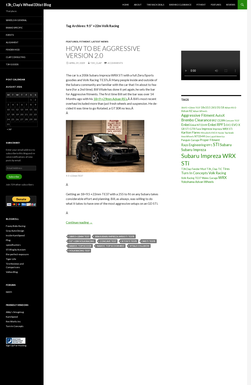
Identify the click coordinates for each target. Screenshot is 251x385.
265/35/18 (217, 107)
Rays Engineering (193, 145)
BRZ (214, 120)
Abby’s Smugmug (15, 312)
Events (10, 35)
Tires (226, 168)
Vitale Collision (139, 246)
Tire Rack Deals (155, 4)
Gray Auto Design (15, 230)
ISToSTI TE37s (129, 241)
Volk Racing (217, 173)
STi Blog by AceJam (16, 249)
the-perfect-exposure (17, 254)
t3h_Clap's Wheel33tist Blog (28, 5)
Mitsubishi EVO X (209, 132)
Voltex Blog (12, 271)
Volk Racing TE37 (79, 250)
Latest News (99, 41)
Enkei (185, 124)
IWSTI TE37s (148, 241)
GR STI (185, 128)
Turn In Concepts (194, 173)
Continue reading (79, 222)
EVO (228, 124)
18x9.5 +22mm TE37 (79, 236)
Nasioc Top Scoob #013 (110, 246)
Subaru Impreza (193, 150)
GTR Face (195, 128)
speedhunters (13, 244)
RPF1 (209, 145)
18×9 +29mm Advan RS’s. (111, 99)
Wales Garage (210, 178)
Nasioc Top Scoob (80, 246)
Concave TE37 (108, 241)
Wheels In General (16, 20)
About (138, 4)
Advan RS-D (230, 107)
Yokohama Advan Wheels (197, 181)
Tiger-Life (11, 259)
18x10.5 (206, 107)
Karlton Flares (190, 132)
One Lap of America (215, 136)
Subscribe (14, 176)
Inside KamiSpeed (15, 235)
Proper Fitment (210, 140)
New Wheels (187, 136)
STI (216, 144)
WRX (222, 177)
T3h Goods (12, 64)
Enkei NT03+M (198, 124)
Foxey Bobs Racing (15, 226)
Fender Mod (13, 49)
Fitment (201, 4)
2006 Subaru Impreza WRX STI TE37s (114, 236)
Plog (8, 240)
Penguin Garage (190, 140)
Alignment (12, 42)
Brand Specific (14, 27)
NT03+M (200, 136)
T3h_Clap (211, 168)
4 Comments (115, 62)
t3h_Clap (96, 62)
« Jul (9, 129)
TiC (220, 168)
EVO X (236, 124)
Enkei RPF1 (216, 124)
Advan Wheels (200, 111)
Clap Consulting (15, 57)
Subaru (226, 144)
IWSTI (9, 292)
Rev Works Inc (13, 321)
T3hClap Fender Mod (193, 168)
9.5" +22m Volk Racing (81, 241)
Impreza (207, 128)
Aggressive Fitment (198, 115)
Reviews (230, 4)
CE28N (221, 120)
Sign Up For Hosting (16, 345)
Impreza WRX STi (223, 128)
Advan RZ (186, 111)
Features (216, 4)
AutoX (220, 115)
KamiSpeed (12, 316)
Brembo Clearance (180, 4)
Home (125, 4)
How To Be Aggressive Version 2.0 (103, 51)
